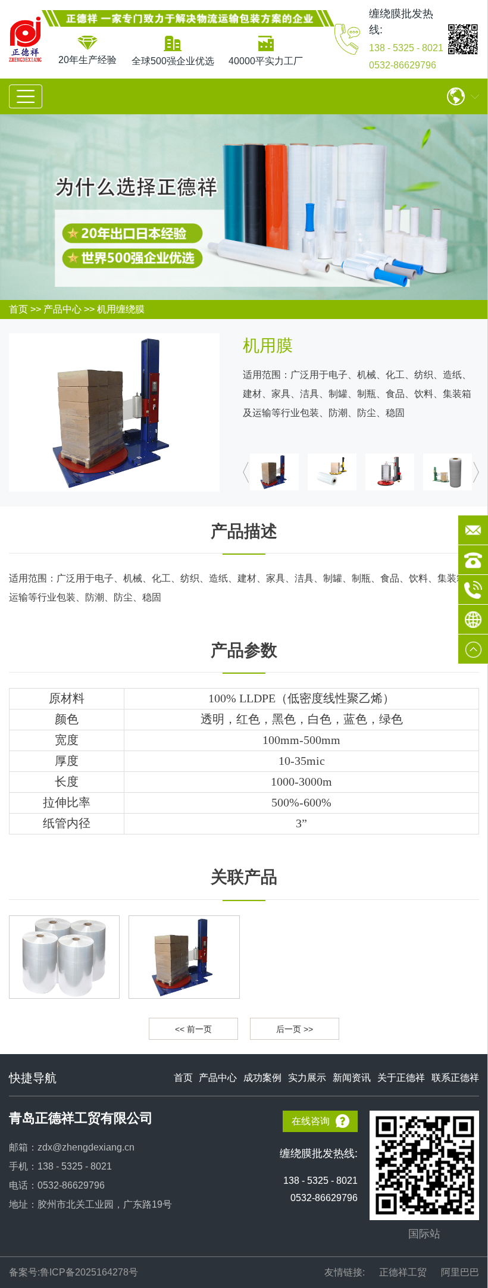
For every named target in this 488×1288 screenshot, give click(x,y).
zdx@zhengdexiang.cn (85, 1147)
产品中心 (62, 309)
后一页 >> (294, 1029)
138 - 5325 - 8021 (406, 48)
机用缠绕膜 (121, 309)
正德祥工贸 (403, 1272)
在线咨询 (311, 1121)
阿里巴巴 (460, 1272)
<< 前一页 (193, 1029)
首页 (18, 309)
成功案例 (262, 1078)
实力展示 (307, 1078)
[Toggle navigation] (25, 96)
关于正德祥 (401, 1078)
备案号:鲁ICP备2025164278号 (73, 1272)
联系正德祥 (455, 1078)
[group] (64, 957)
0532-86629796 (402, 65)
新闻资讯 (352, 1078)
